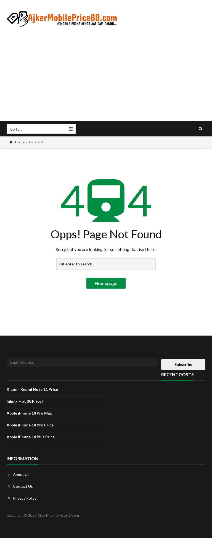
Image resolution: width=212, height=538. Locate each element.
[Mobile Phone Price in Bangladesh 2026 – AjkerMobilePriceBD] (62, 19)
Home (20, 142)
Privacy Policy (24, 498)
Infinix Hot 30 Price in (26, 401)
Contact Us (23, 486)
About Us (21, 474)
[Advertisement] (106, 74)
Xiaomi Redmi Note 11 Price (32, 389)
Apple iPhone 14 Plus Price (31, 436)
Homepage (106, 283)
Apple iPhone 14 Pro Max (29, 413)
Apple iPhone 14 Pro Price (30, 425)
